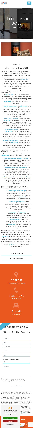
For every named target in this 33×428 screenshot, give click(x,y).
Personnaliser (10, 424)
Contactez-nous (18, 258)
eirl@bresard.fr (16, 314)
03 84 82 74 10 (16, 298)
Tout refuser (10, 421)
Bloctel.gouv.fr (23, 412)
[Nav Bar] (29, 3)
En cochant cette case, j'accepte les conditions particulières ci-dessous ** (14, 380)
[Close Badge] (24, 423)
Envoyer (16, 385)
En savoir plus (18, 253)
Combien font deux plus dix (11, 359)
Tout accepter (11, 418)
